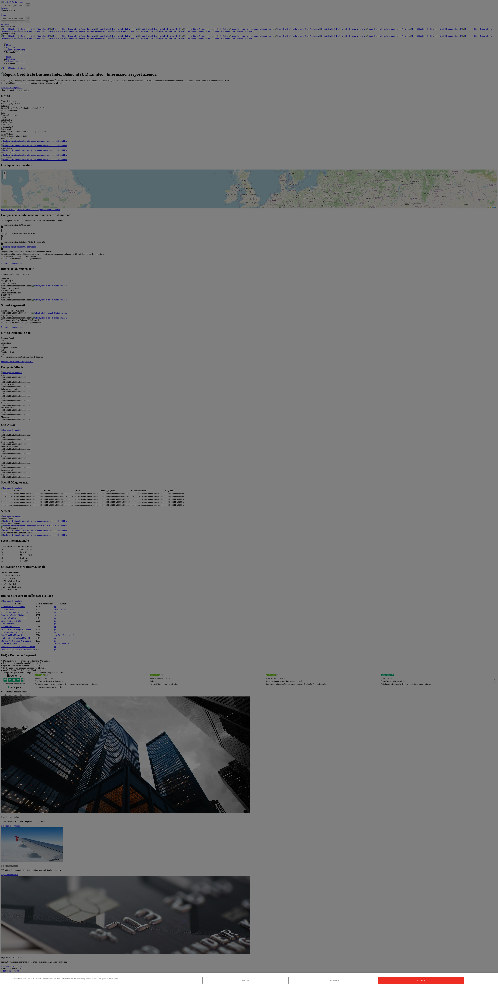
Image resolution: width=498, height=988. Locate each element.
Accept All (421, 980)
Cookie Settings (333, 980)
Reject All (245, 980)
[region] (249, 980)
